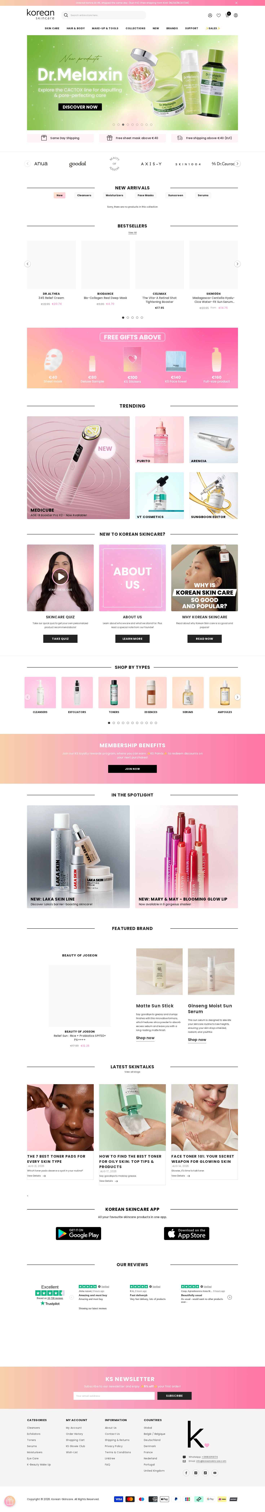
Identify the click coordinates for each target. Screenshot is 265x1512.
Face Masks (146, 195)
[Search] (103, 15)
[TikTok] (205, 1472)
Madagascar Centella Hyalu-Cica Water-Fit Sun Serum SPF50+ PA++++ (214, 300)
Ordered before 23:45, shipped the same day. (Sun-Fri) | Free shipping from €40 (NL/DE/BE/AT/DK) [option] (132, 2)
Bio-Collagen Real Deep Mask (105, 298)
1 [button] (114, 125)
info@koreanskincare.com (211, 1461)
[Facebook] (186, 1472)
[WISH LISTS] (219, 15)
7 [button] (142, 125)
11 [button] (156, 723)
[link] (132, 358)
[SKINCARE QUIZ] (60, 578)
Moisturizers (114, 195)
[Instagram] (195, 1472)
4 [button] (128, 125)
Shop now (145, 1038)
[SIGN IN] (210, 15)
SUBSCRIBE (174, 1396)
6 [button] (137, 125)
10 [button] (151, 723)
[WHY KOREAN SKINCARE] (204, 578)
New (60, 195)
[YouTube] (214, 1472)
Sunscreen (175, 195)
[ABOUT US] (132, 578)
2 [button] (118, 125)
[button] (32, 83)
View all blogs (132, 1071)
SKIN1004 (213, 294)
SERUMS (188, 712)
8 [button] (146, 125)
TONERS (114, 712)
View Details (34, 1175)
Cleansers (84, 195)
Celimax (159, 294)
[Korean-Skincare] (41, 163)
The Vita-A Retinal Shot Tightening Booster (159, 300)
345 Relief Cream (51, 298)
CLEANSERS (40, 712)
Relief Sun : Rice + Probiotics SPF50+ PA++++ (80, 1038)
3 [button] (123, 125)
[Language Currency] (236, 15)
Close (236, 3)
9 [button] (151, 125)
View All (132, 232)
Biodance (105, 294)
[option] (132, 82)
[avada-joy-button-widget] (9, 1501)
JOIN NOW (132, 769)
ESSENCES (151, 712)
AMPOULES (225, 712)
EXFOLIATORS (77, 712)
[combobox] (107, 15)
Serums (203, 195)
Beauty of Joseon (80, 1032)
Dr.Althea (51, 294)
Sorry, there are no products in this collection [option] (132, 206)
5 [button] (132, 125)
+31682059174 (210, 1456)
